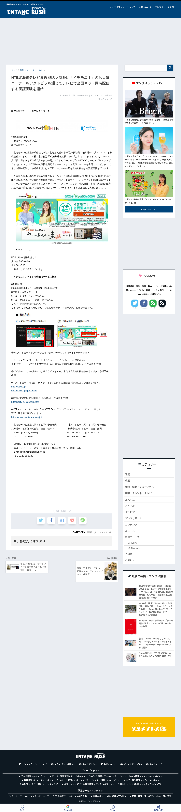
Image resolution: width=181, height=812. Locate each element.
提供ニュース (132, 537)
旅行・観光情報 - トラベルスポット (142, 780)
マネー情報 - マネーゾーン (107, 780)
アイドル (130, 505)
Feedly (153, 308)
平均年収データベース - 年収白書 (71, 796)
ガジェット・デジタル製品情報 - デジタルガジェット (89, 784)
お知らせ (130, 560)
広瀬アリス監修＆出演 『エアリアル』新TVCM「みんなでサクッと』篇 (149, 201)
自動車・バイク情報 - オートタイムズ (40, 784)
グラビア (130, 512)
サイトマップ (155, 764)
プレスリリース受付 (164, 7)
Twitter (135, 308)
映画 (127, 480)
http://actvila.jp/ (18, 386)
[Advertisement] (90, 40)
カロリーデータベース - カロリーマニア (30, 796)
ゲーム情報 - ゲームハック (104, 776)
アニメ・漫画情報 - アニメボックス (68, 776)
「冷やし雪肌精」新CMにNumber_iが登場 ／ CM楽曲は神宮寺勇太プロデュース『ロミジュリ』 (149, 121)
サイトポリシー (89, 764)
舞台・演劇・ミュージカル (139, 487)
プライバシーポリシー (64, 764)
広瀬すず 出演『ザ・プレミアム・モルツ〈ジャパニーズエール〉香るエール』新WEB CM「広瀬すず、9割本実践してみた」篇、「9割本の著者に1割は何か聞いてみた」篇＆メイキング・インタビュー (149, 161)
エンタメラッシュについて (122, 7)
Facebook (144, 308)
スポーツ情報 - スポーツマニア (74, 780)
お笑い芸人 (131, 499)
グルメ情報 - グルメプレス (33, 776)
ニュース (130, 531)
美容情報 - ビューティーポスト (38, 780)
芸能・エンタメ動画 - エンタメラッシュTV (140, 784)
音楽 (127, 474)
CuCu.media (134, 548)
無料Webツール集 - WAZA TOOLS (109, 796)
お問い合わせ (145, 7)
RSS (162, 308)
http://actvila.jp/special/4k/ (24, 390)
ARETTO (132, 543)
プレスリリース (133, 518)
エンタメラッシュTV (149, 209)
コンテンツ (131, 524)
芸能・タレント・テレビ (99, 532)
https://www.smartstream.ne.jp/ (26, 417)
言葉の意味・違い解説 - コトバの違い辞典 (152, 796)
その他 (128, 554)
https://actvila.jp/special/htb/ (25, 402)
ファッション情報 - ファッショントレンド (142, 776)
